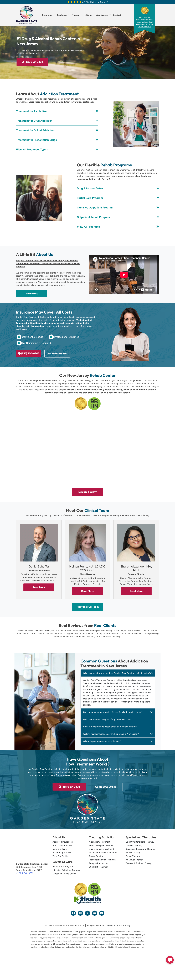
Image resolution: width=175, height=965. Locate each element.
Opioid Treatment (97, 856)
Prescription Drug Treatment (102, 859)
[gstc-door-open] (40, 430)
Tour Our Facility (60, 856)
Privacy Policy (123, 925)
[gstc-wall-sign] (87, 430)
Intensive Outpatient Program (95, 207)
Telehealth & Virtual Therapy (139, 863)
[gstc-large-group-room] (87, 466)
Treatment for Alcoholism (31, 111)
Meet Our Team (60, 849)
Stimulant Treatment (98, 867)
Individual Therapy (134, 859)
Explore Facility (87, 491)
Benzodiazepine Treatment (102, 845)
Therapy (76, 15)
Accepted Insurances (63, 842)
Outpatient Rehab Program (93, 217)
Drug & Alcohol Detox (90, 188)
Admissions (102, 15)
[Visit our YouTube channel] (101, 913)
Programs (47, 15)
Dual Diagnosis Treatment (101, 849)
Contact (117, 15)
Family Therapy (133, 852)
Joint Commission (144, 27)
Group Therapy (133, 856)
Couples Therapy (134, 845)
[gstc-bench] (135, 430)
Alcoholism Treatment (99, 842)
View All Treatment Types (32, 149)
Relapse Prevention (98, 863)
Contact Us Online (105, 786)
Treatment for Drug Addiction (34, 120)
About (88, 15)
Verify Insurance (57, 353)
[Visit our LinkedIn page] (94, 913)
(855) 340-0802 (33, 61)
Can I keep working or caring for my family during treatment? (112, 712)
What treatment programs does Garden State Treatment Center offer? (116, 673)
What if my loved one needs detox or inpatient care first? (110, 726)
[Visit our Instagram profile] (80, 913)
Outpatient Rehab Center (64, 873)
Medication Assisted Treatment (104, 852)
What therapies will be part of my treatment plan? (107, 719)
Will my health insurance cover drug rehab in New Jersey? (111, 734)
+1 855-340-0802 (25, 873)
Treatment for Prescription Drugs (36, 139)
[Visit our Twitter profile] (87, 913)
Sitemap (111, 925)
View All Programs (88, 226)
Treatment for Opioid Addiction (35, 130)
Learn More (31, 293)
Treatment (62, 15)
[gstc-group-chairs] (135, 466)
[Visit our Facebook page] (73, 913)
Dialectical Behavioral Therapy (140, 849)
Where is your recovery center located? (102, 741)
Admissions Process (62, 845)
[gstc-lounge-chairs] (40, 466)
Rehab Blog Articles (62, 852)
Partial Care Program (90, 198)
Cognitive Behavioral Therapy (140, 842)
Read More (39, 587)
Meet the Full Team (87, 606)
